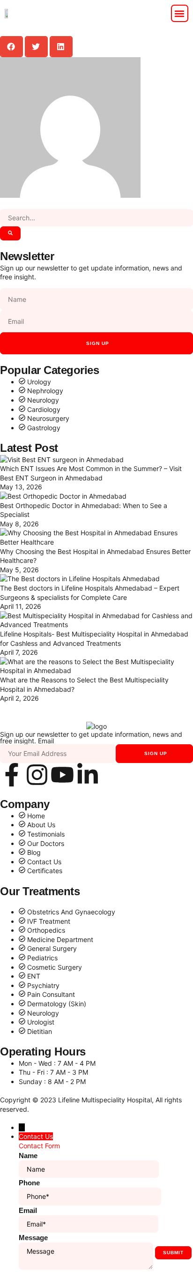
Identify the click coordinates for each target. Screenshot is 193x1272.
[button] (179, 13)
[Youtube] (62, 774)
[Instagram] (37, 774)
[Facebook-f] (11, 774)
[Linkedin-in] (87, 774)
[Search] (10, 233)
